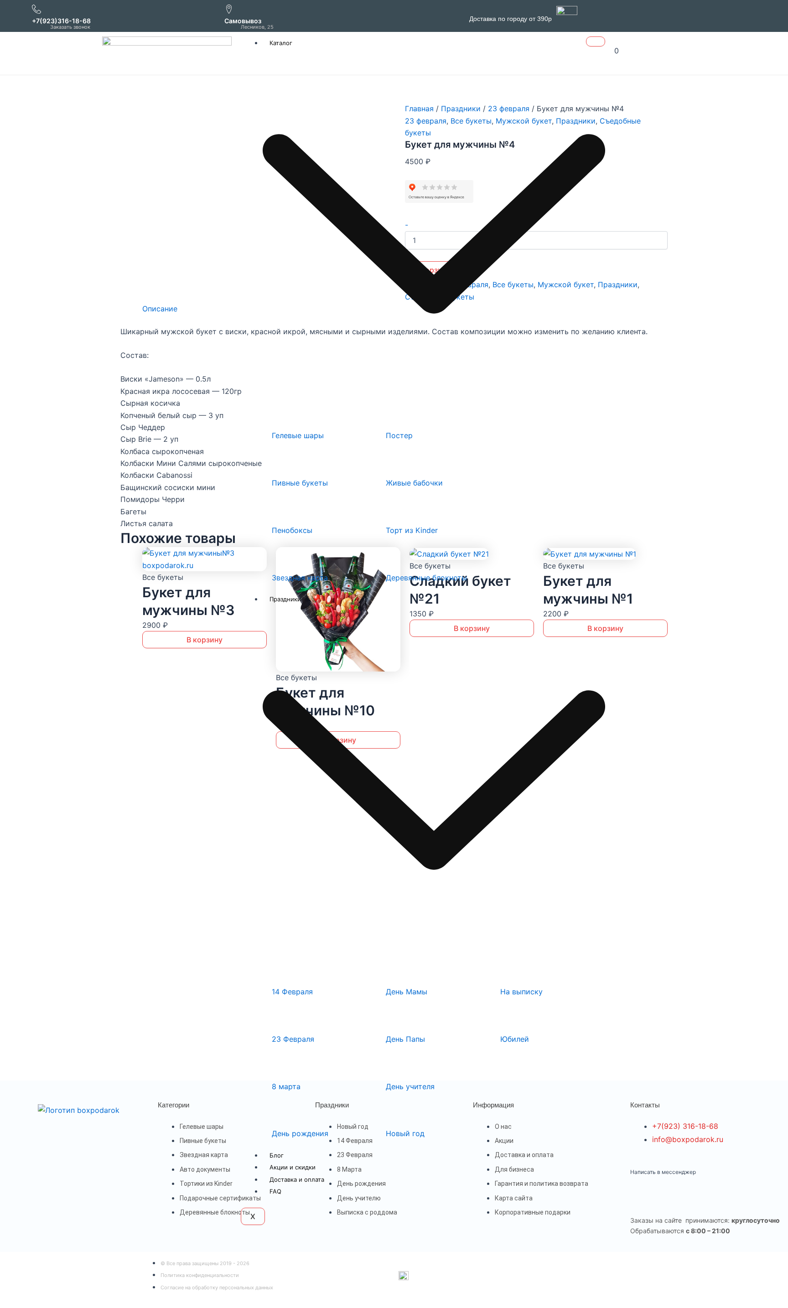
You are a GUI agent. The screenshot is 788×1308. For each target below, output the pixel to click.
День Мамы (406, 991)
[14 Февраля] (283, 971)
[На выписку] (511, 971)
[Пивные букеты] (283, 462)
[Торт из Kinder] (397, 509)
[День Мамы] (397, 971)
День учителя (410, 1086)
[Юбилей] (511, 1018)
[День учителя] (397, 1065)
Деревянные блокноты (426, 577)
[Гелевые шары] (283, 414)
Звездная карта (300, 577)
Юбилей (514, 1039)
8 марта (286, 1086)
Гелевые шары (298, 435)
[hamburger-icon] (595, 41)
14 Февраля (292, 991)
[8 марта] (283, 1065)
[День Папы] (397, 1018)
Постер (399, 435)
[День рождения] (283, 1112)
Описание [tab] (159, 308)
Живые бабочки (414, 482)
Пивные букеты (300, 482)
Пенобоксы (292, 530)
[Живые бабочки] (397, 462)
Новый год (405, 1133)
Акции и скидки (293, 1167)
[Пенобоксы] (283, 509)
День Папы (405, 1039)
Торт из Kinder (412, 530)
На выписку (521, 991)
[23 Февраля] (283, 1018)
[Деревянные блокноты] (397, 556)
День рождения (300, 1133)
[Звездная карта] (283, 556)
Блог (277, 1155)
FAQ (275, 1191)
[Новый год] (397, 1112)
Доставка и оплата (297, 1179)
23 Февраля (293, 1039)
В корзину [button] (205, 639)
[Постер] (397, 414)
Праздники (618, 284)
